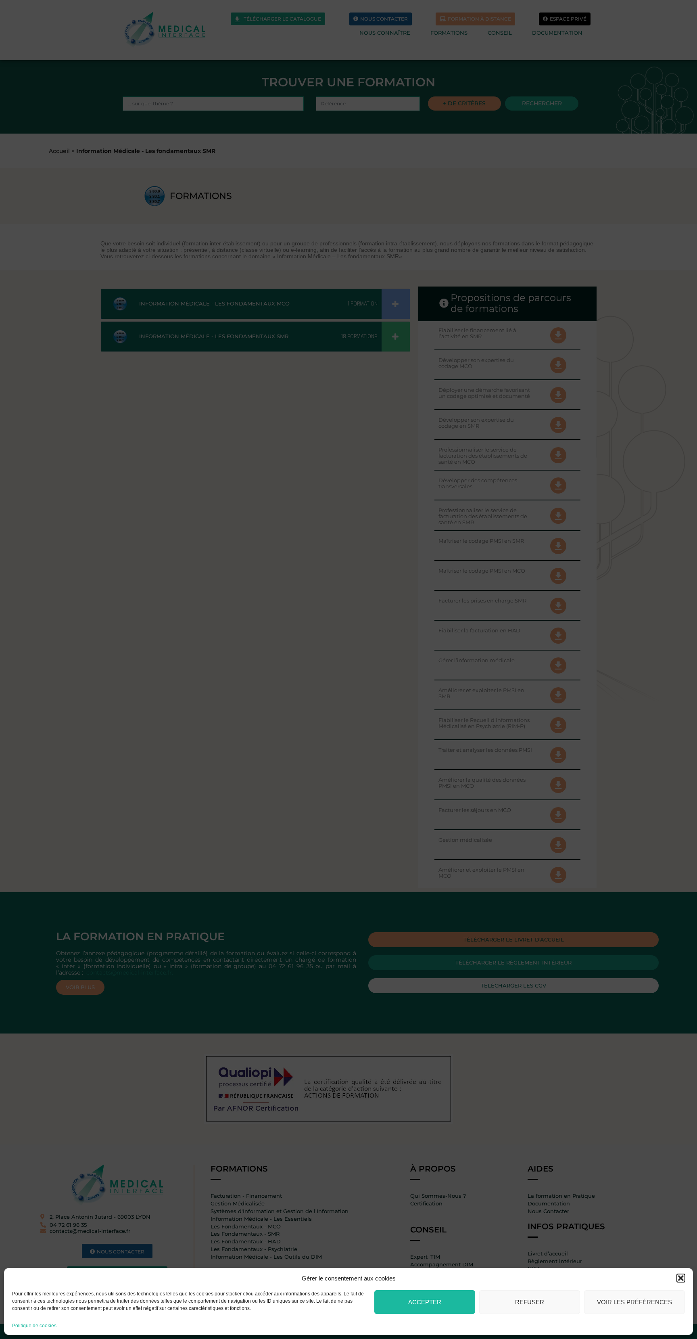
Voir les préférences (634, 1302)
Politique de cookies (34, 1326)
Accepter (424, 1302)
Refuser (529, 1302)
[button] (681, 1278)
